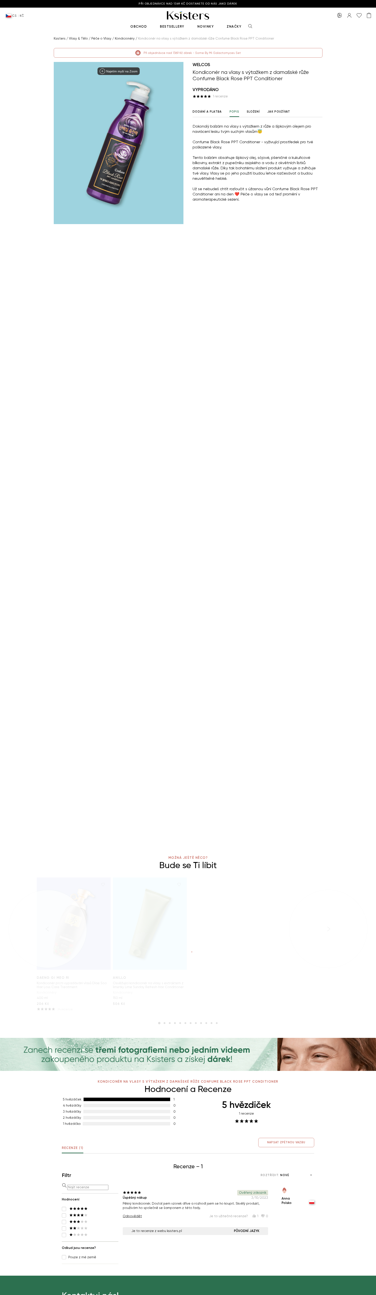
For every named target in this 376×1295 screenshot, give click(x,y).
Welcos (201, 64)
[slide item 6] (185, 1023)
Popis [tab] (234, 111)
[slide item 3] (169, 1023)
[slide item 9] (201, 1023)
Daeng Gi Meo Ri (53, 978)
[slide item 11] (211, 1023)
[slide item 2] (164, 1023)
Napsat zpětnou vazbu (286, 1142)
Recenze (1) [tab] (72, 1148)
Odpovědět (132, 1216)
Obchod (138, 26)
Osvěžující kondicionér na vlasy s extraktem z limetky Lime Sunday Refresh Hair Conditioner (148, 985)
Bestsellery (172, 26)
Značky (234, 26)
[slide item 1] (159, 1023)
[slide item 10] (206, 1023)
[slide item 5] (180, 1023)
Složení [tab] (253, 111)
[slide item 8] (195, 1023)
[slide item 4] (174, 1023)
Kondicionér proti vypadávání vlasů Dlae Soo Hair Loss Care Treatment (72, 985)
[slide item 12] (216, 1023)
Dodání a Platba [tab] (207, 111)
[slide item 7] (190, 1023)
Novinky (205, 26)
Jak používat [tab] (278, 111)
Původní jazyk (246, 1231)
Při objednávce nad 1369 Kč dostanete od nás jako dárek (188, 3)
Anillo (119, 978)
